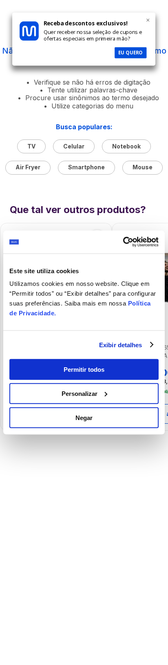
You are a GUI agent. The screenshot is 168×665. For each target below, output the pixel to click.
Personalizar (79, 393)
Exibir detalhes (120, 344)
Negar (84, 417)
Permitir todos (84, 369)
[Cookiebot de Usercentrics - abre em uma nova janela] (123, 242)
